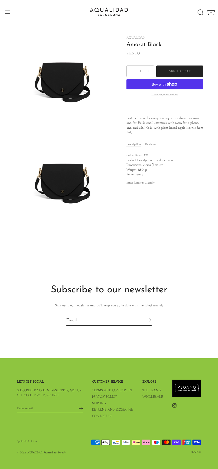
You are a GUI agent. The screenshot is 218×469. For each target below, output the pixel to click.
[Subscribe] (148, 320)
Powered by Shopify (55, 452)
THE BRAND (151, 390)
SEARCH (196, 452)
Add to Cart (180, 71)
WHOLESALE (152, 397)
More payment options (165, 94)
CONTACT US (102, 416)
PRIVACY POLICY (104, 397)
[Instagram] (174, 405)
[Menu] (7, 12)
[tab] (135, 144)
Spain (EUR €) (25, 441)
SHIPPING (99, 403)
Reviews (150, 144)
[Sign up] (81, 408)
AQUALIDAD (135, 37)
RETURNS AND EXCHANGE (112, 409)
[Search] (200, 12)
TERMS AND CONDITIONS (112, 390)
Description (133, 144)
